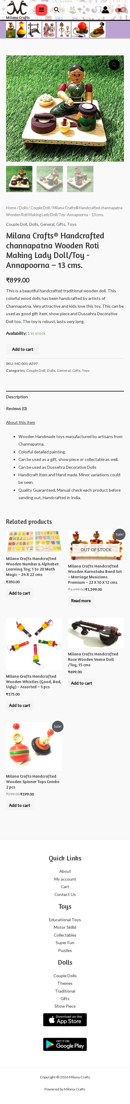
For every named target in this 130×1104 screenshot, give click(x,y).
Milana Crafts (18, 17)
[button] (57, 10)
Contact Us (65, 894)
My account (65, 879)
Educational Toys (65, 919)
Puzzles (65, 950)
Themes (65, 983)
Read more (81, 600)
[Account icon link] (105, 10)
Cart (65, 886)
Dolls (23, 208)
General (47, 224)
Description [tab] (17, 396)
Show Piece (65, 1006)
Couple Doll (40, 208)
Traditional (65, 991)
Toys (71, 224)
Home (11, 208)
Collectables (65, 935)
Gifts (60, 224)
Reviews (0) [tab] (16, 408)
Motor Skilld (65, 927)
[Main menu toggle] (41, 10)
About (65, 871)
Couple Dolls (65, 975)
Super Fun (65, 942)
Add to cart (22, 349)
